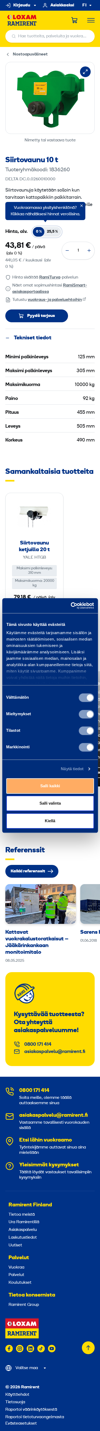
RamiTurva (49, 277)
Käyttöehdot (17, 1395)
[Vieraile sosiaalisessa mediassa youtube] (51, 1348)
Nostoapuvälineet (30, 54)
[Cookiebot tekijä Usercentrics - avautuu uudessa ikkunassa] (71, 605)
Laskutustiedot (23, 1237)
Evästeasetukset (21, 1423)
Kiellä (50, 820)
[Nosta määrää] (89, 250)
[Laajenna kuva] (85, 71)
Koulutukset (20, 1283)
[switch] (86, 714)
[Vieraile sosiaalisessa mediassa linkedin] (30, 1348)
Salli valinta (50, 803)
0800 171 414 (37, 1044)
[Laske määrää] (67, 250)
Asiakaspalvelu (23, 1230)
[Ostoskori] (74, 20)
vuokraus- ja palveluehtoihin (55, 300)
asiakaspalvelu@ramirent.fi (54, 1051)
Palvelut (19, 1258)
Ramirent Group (24, 1305)
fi (84, 5)
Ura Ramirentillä (24, 1222)
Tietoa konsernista (32, 1295)
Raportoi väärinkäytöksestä (31, 1410)
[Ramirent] (22, 20)
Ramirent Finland (30, 1205)
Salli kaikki (50, 786)
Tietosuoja (15, 1402)
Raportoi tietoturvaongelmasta (34, 1417)
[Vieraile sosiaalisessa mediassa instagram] (19, 1348)
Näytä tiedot (72, 768)
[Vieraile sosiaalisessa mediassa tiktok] (41, 1348)
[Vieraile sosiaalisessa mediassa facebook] (9, 1348)
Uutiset (15, 1245)
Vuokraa (16, 1267)
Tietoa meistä (22, 1215)
